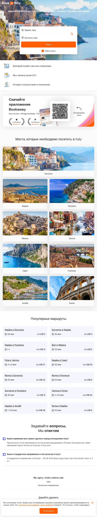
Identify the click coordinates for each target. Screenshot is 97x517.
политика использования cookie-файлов (35, 505)
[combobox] (48, 30)
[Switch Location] (71, 33)
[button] (93, 3)
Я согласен (48, 511)
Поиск (48, 44)
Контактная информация (48, 485)
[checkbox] (43, 51)
